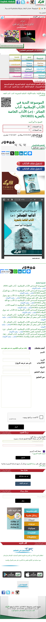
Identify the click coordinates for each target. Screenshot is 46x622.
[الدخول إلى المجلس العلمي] (30, 51)
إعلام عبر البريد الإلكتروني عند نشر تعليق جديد (14, 348)
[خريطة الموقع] (42, 9)
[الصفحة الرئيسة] (44, 9)
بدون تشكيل (38, 147)
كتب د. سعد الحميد (18, 87)
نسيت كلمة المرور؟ (39, 453)
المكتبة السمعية (9, 84)
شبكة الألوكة (41, 93)
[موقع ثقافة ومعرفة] (15, 58)
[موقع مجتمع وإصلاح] (40, 64)
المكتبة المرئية (30, 84)
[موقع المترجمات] (15, 76)
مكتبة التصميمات (40, 87)
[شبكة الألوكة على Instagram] (32, 2)
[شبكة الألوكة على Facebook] (18, 2)
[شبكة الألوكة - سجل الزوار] (27, 9)
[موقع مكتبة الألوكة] (15, 70)
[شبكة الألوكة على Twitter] (23, 2)
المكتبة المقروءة (20, 84)
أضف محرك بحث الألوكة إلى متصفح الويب (23, 610)
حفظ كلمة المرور (35, 451)
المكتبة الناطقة (29, 87)
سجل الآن (42, 465)
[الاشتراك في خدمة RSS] (39, 9)
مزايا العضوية (30, 464)
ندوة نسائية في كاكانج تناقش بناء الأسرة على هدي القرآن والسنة (23, 560)
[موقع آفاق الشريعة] (27, 58)
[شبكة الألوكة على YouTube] (28, 2)
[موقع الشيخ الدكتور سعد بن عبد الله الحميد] (23, 25)
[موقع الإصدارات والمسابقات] (27, 76)
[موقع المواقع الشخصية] (27, 70)
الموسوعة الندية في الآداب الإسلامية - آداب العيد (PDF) (24, 286)
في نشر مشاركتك (23, 476)
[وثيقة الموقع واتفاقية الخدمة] (14, 9)
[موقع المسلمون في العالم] (40, 70)
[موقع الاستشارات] (15, 64)
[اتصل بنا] (42, 14)
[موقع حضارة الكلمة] (27, 64)
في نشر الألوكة (23, 483)
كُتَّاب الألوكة (23, 543)
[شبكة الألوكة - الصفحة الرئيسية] (35, 9)
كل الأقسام (39, 84)
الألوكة (7, 607)
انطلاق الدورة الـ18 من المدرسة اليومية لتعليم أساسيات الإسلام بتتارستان (23, 555)
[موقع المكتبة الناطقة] (40, 76)
